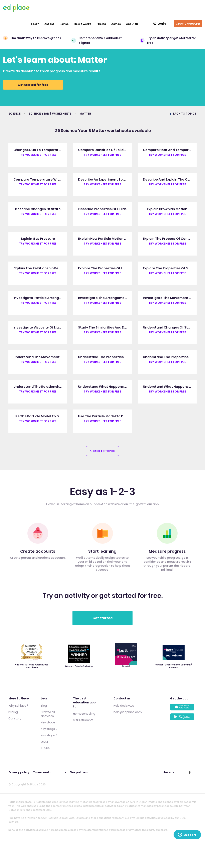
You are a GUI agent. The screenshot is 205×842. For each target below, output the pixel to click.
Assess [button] (49, 24)
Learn (35, 24)
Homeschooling (84, 714)
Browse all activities (48, 714)
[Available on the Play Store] (183, 718)
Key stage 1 (48, 722)
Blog (44, 706)
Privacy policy (18, 772)
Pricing (101, 24)
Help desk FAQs (124, 706)
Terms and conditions (49, 772)
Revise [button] (64, 24)
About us (132, 24)
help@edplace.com (128, 712)
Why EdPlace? (18, 706)
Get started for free (33, 85)
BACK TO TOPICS (184, 114)
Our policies (79, 772)
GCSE (44, 742)
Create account (188, 24)
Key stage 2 (49, 729)
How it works (82, 24)
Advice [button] (116, 24)
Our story (14, 718)
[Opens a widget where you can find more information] (187, 835)
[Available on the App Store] (183, 708)
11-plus (45, 748)
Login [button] (162, 24)
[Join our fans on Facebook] (190, 772)
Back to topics (103, 451)
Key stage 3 (49, 735)
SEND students (83, 720)
